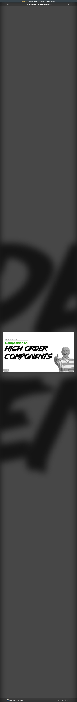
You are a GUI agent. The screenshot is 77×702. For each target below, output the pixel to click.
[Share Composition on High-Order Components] (63, 700)
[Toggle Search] (68, 4)
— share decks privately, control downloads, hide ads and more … (38, 1)
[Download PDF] (69, 700)
